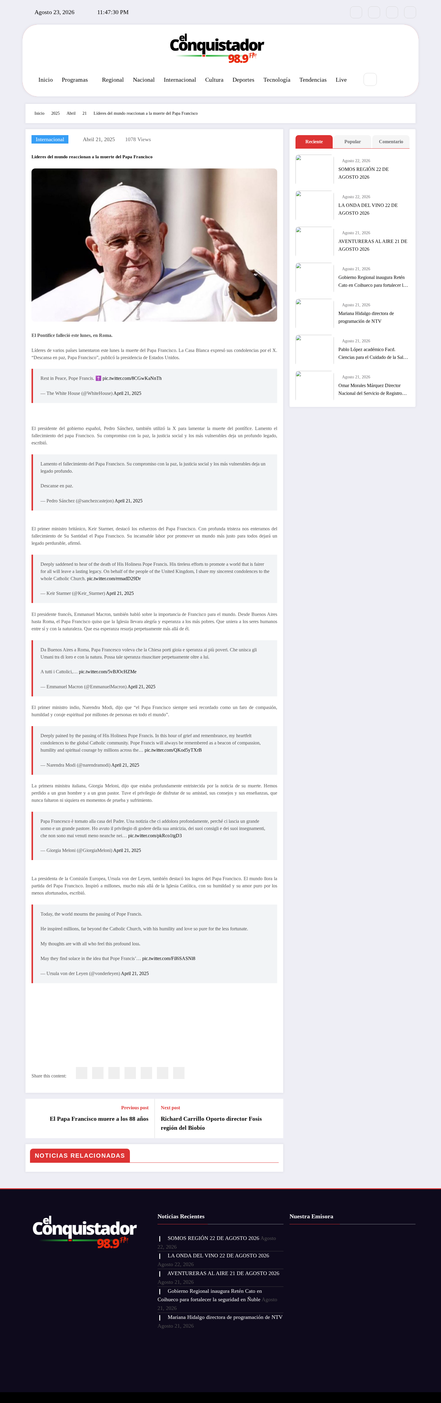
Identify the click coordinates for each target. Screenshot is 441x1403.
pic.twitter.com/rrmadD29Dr (114, 578)
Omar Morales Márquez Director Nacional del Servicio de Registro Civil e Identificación (370, 390)
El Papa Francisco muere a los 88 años (99, 1118)
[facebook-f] (356, 12)
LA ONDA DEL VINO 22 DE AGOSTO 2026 (368, 209)
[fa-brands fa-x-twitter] (374, 12)
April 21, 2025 (127, 393)
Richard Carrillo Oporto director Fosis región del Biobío (211, 1123)
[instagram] (392, 12)
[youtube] (410, 12)
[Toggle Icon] (402, 79)
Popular (352, 141)
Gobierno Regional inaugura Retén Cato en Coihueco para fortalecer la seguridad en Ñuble (371, 282)
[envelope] (130, 1073)
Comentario (391, 141)
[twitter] (98, 1073)
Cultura (214, 79)
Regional (113, 79)
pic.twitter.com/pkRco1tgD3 (155, 835)
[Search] (370, 79)
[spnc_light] (388, 80)
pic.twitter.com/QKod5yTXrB (173, 750)
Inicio (45, 79)
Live (341, 79)
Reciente (314, 141)
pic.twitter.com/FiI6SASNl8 (168, 958)
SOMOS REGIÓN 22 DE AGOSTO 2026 (363, 173)
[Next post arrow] (274, 1118)
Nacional (144, 79)
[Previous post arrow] (34, 1118)
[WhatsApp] (162, 1073)
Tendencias (313, 79)
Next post (170, 1107)
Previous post (134, 1107)
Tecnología (276, 79)
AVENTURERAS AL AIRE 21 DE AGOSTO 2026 (372, 245)
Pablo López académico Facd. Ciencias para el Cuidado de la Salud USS (373, 354)
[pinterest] (146, 1073)
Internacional (180, 79)
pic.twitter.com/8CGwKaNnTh (132, 378)
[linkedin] (114, 1073)
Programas (75, 79)
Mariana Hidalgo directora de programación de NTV (366, 317)
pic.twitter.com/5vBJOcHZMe (107, 671)
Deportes (243, 79)
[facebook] (81, 1073)
